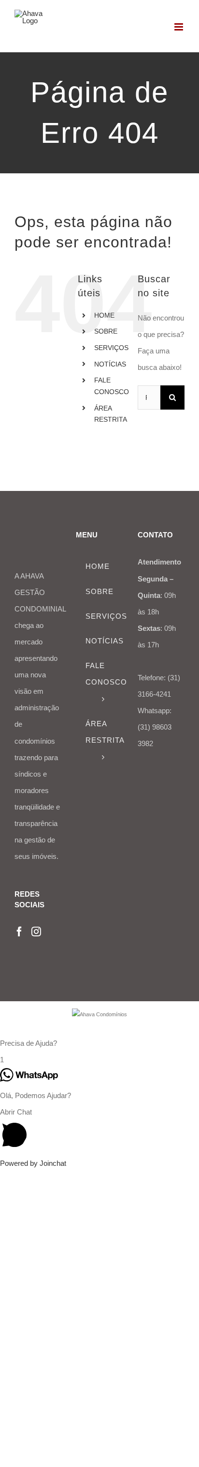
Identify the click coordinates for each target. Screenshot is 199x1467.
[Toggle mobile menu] (179, 27)
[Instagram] (36, 931)
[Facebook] (19, 931)
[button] (99, 1043)
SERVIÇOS (111, 347)
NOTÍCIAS (110, 364)
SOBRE (105, 331)
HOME (104, 315)
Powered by (33, 1163)
